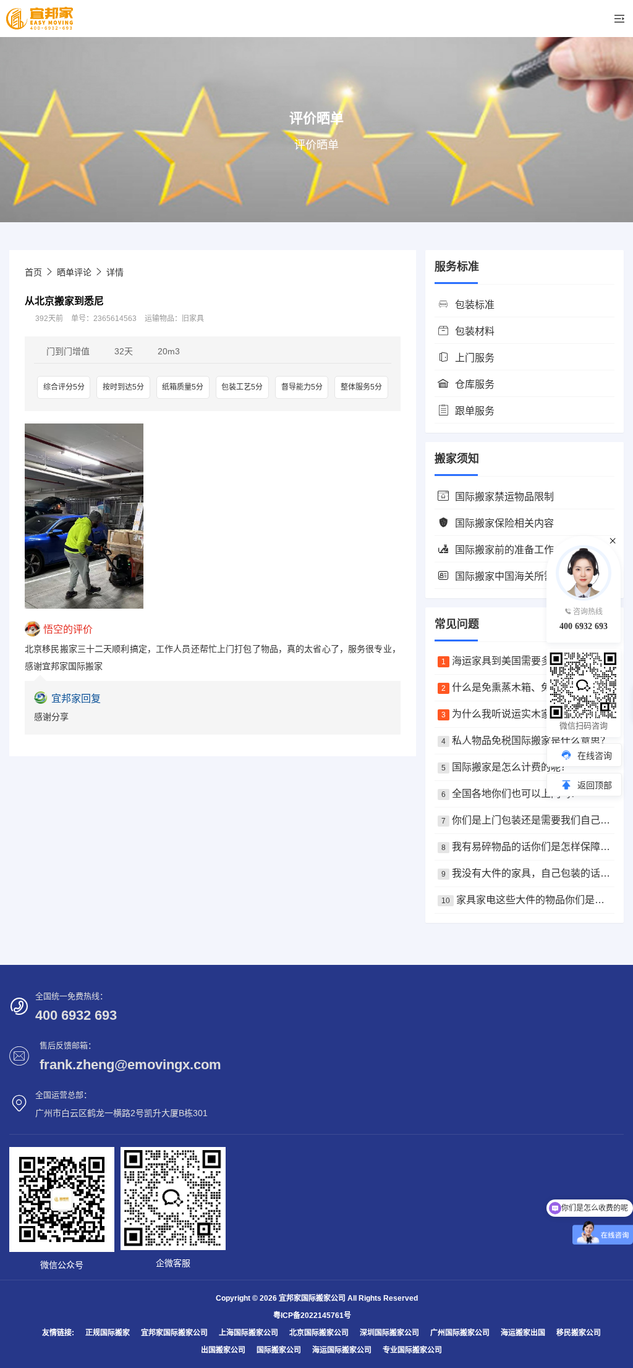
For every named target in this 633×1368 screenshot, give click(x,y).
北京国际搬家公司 (319, 1332)
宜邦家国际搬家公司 (174, 1332)
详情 (115, 272)
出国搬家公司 (223, 1350)
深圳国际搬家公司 (389, 1332)
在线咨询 (594, 756)
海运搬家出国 (523, 1332)
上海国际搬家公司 (248, 1332)
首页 (33, 272)
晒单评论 (74, 272)
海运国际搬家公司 (342, 1350)
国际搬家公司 (279, 1350)
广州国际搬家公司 (460, 1332)
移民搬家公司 (578, 1332)
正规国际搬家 (107, 1332)
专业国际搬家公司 (412, 1350)
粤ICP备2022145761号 (312, 1315)
